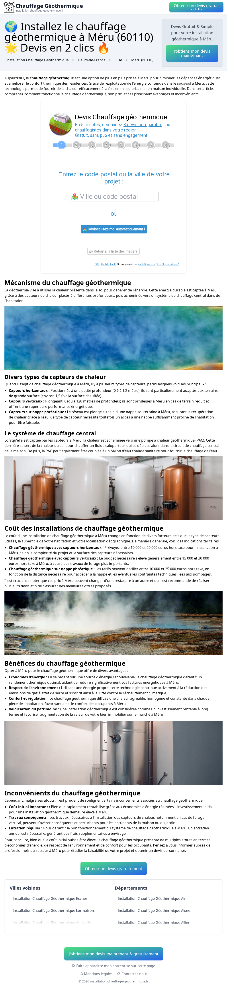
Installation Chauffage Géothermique (37, 60)
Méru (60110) (142, 60)
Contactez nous (134, 973)
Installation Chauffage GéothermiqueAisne (154, 910)
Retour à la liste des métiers (115, 251)
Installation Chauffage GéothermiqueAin (152, 898)
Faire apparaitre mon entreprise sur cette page (115, 965)
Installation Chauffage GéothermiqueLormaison (53, 910)
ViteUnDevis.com (146, 264)
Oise (118, 60)
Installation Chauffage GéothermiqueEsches (50, 898)
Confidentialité (108, 264)
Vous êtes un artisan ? (168, 264)
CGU (97, 264)
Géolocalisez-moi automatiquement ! (116, 229)
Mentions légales (98, 973)
